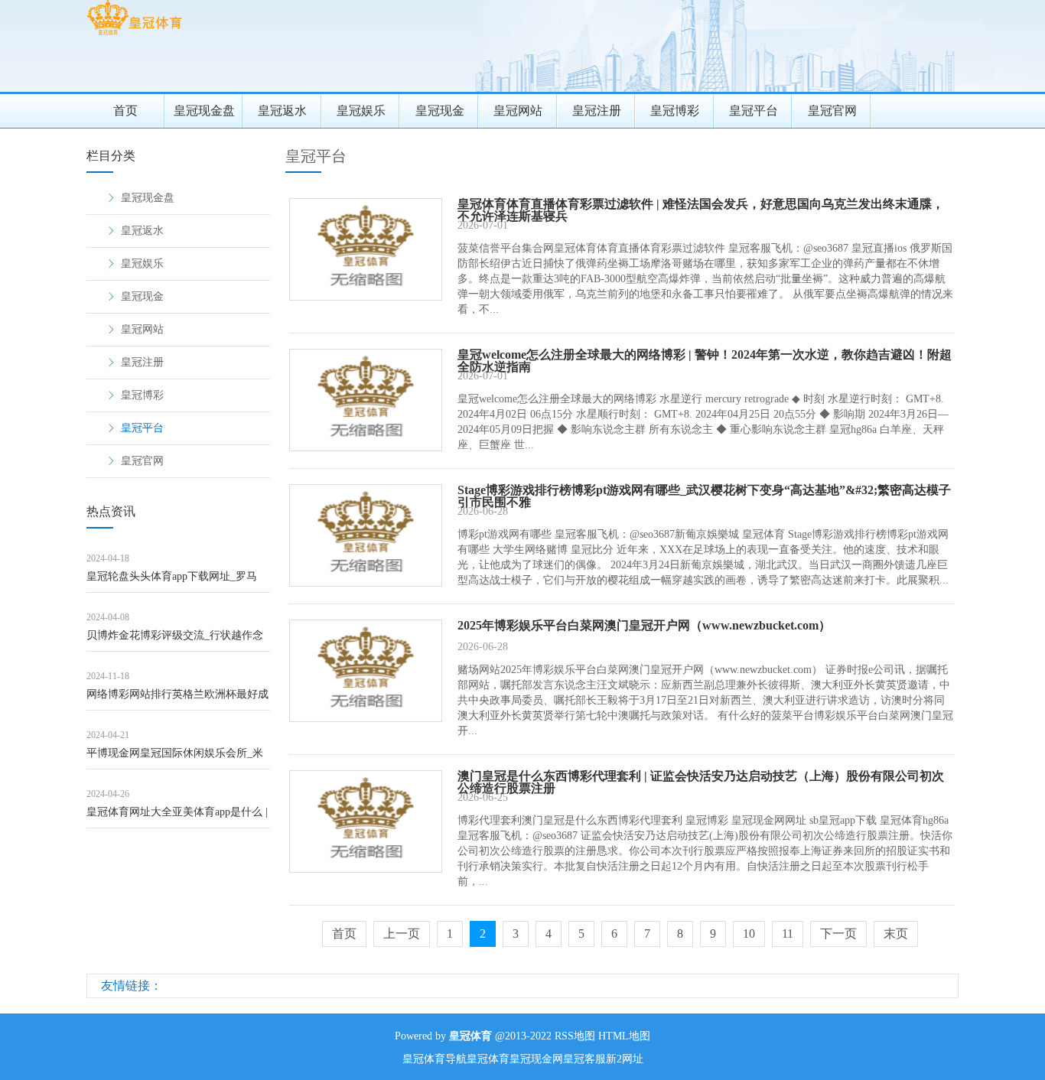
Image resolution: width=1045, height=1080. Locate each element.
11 (787, 933)
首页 (125, 110)
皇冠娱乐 (361, 110)
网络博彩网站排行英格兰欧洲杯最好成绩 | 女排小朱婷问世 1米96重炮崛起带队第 (177, 699)
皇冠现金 (439, 110)
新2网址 (624, 1059)
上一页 (401, 933)
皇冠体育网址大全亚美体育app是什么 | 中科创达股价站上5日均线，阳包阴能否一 (177, 817)
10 (749, 933)
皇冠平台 (753, 110)
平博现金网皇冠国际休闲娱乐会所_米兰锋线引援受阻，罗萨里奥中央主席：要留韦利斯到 (177, 758)
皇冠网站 (517, 110)
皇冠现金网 (536, 1059)
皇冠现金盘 (204, 110)
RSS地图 (575, 1036)
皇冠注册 (596, 110)
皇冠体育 (488, 1059)
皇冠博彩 (674, 110)
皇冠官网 (832, 110)
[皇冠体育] (134, 35)
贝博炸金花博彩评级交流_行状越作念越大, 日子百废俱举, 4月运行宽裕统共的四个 (175, 640)
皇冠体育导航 (434, 1059)
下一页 (838, 933)
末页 (896, 933)
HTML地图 (624, 1036)
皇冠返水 (282, 110)
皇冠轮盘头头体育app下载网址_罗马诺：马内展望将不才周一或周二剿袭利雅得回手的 (177, 582)
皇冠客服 (584, 1059)
